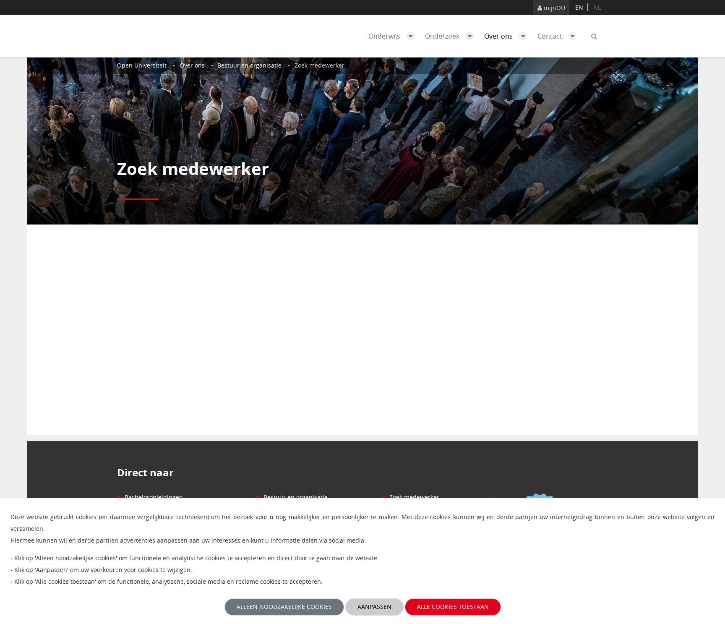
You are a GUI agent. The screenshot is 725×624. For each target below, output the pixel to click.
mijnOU (553, 8)
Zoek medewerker (410, 497)
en (579, 7)
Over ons (499, 36)
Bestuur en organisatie (292, 497)
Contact (550, 36)
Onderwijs (385, 36)
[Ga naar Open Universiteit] (156, 36)
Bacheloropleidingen (150, 497)
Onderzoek (443, 36)
